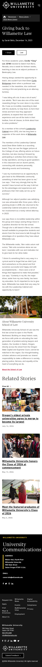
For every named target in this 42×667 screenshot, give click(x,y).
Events (17, 605)
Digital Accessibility (32, 600)
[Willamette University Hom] (4, 16)
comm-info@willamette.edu (13, 577)
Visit (4, 608)
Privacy (30, 609)
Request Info (7, 600)
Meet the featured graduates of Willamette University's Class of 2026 (20, 510)
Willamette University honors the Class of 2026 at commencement (20, 464)
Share (8, 53)
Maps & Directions (6, 612)
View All (5, 386)
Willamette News (19, 600)
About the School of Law (12, 369)
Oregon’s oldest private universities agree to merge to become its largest (20, 418)
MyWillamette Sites (20, 609)
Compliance (32, 605)
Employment (20, 614)
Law (21, 52)
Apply (4, 604)
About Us (5, 617)
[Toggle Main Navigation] (39, 5)
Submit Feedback (12, 655)
